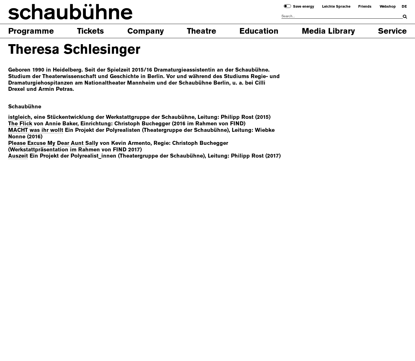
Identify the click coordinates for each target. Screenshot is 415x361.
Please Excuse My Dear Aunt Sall (51, 143)
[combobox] (342, 16)
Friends (365, 6)
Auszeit (18, 155)
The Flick (20, 123)
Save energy (303, 6)
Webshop (388, 6)
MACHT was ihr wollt (35, 130)
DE (404, 6)
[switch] (287, 6)
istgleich (19, 117)
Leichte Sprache (336, 6)
